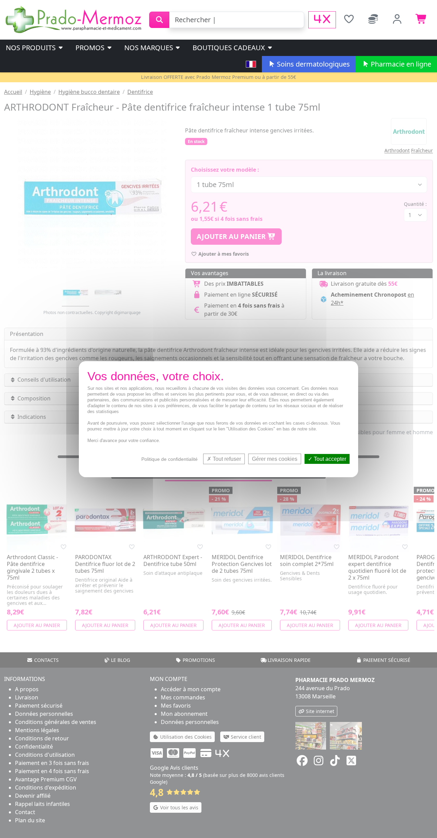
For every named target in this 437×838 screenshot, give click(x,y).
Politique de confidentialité (169, 458)
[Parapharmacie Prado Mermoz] (74, 19)
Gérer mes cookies (274, 458)
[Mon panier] (421, 19)
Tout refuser (226, 458)
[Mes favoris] (348, 19)
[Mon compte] (397, 19)
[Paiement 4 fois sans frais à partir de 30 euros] (322, 19)
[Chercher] (159, 20)
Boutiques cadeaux (230, 47)
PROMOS (90, 47)
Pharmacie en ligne (400, 64)
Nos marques (149, 47)
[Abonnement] (373, 19)
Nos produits (31, 47)
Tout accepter (329, 458)
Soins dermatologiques (312, 64)
